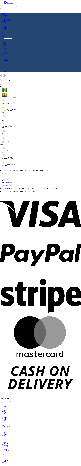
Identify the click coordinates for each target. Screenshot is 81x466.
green (12, 188)
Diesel (9, 188)
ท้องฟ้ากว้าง (6, 19)
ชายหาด (5, 17)
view (2, 13)
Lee (29, 188)
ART (2, 54)
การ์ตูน (5, 41)
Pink (37, 188)
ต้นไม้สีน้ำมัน (6, 58)
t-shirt (55, 188)
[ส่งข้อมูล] (2, 402)
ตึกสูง (5, 436)
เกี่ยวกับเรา (4, 33)
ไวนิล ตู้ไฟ (5, 21)
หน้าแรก (3, 13)
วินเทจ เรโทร (6, 26)
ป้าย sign (3, 14)
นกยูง (5, 65)
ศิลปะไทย (5, 33)
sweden (52, 188)
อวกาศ (5, 42)
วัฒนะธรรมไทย (6, 421)
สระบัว (5, 20)
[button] (4, 463)
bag (1, 188)
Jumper (25, 188)
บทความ (3, 32)
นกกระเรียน (6, 70)
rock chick (42, 188)
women (63, 188)
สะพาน (5, 47)
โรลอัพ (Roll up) (6, 20)
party (36, 188)
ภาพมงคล (3, 64)
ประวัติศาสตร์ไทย (7, 37)
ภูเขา (4, 15)
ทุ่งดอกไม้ (5, 59)
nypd (34, 188)
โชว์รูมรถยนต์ (6, 53)
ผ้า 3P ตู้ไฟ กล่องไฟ (7, 28)
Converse (6, 188)
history (3, 35)
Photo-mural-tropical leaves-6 (7, 182)
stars (50, 188)
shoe (47, 188)
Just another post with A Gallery (7, 185)
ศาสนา (5, 29)
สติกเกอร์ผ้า (66, 188)
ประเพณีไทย (6, 30)
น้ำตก (5, 16)
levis (30, 188)
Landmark (3, 435)
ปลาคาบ (5, 67)
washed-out (59, 188)
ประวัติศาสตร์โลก (7, 36)
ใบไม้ (4, 23)
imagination (4, 429)
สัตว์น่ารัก (5, 44)
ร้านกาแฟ (5, 52)
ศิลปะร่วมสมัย (6, 55)
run (44, 188)
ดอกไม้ (5, 24)
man (32, 188)
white (62, 188)
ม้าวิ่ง (4, 68)
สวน (4, 14)
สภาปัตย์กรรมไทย (7, 34)
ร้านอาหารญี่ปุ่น (6, 51)
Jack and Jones (17, 188)
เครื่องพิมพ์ (3, 36)
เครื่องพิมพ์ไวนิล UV (5, 179)
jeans (23, 188)
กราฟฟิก (5, 27)
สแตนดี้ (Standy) (6, 16)
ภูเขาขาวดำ (6, 61)
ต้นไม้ (5, 22)
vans (57, 188)
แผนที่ (5, 35)
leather (27, 188)
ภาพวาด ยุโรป (6, 446)
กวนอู (5, 71)
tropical (3, 21)
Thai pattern (4, 28)
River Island (39, 188)
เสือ (4, 66)
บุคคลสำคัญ (6, 428)
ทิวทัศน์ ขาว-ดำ (6, 60)
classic (3, 188)
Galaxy (5, 433)
